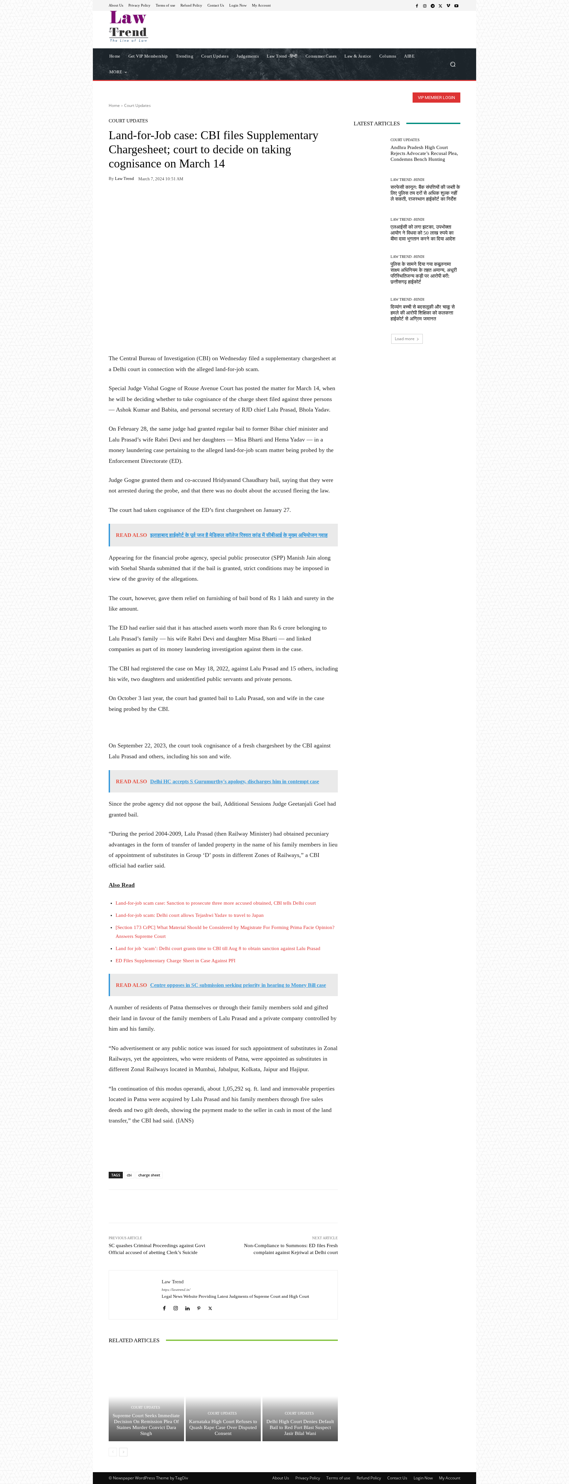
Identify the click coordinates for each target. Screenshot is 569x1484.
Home (114, 105)
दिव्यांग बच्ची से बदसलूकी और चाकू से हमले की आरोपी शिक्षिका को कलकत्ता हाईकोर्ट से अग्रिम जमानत (423, 312)
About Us (280, 1478)
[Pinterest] (175, 199)
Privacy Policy (307, 1478)
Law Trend (124, 178)
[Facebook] (417, 6)
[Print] (160, 199)
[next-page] (123, 1452)
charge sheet (149, 1174)
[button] (452, 64)
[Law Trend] (135, 1294)
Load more (405, 338)
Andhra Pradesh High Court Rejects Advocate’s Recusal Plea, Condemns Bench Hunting (424, 153)
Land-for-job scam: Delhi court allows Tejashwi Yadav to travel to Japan (190, 915)
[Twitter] (441, 6)
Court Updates (137, 105)
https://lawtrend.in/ (176, 1290)
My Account (449, 1478)
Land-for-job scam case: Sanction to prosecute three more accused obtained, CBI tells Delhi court (216, 903)
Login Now (423, 1478)
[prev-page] (113, 1452)
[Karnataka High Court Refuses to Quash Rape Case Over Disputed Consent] (223, 1396)
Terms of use (338, 1478)
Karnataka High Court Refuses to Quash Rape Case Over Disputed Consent (223, 1427)
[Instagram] (425, 6)
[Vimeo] (448, 6)
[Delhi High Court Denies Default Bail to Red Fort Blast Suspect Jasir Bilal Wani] (300, 1396)
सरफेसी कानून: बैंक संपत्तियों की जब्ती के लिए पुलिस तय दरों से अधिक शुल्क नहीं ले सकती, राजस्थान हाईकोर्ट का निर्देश (425, 193)
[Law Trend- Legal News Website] (156, 26)
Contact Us (397, 1478)
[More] (191, 199)
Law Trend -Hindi (407, 180)
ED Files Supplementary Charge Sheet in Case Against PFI (175, 960)
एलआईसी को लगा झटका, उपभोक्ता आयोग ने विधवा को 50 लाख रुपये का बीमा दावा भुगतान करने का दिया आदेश (423, 232)
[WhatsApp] (130, 199)
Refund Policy (369, 1478)
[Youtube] (456, 6)
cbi (129, 1174)
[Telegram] (433, 6)
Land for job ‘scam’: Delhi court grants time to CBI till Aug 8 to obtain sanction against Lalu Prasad (218, 948)
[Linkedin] (187, 1306)
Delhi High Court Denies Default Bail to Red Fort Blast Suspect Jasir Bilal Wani (300, 1427)
